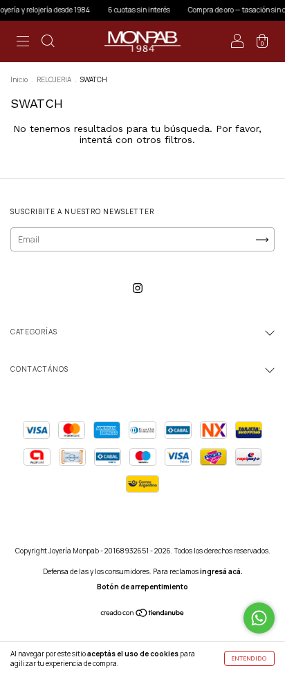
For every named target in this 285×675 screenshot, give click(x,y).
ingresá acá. (221, 571)
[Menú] (23, 43)
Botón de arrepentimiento (142, 586)
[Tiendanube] (143, 614)
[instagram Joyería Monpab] (137, 288)
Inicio (19, 79)
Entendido (249, 658)
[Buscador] (48, 43)
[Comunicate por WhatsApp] (259, 618)
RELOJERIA (54, 79)
